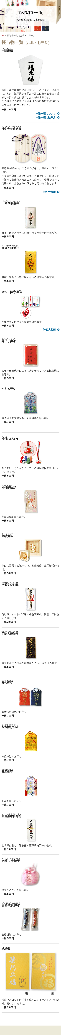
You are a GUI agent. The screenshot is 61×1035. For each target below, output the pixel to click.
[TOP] (3, 35)
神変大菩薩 (49, 192)
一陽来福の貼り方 (46, 117)
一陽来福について (46, 113)
